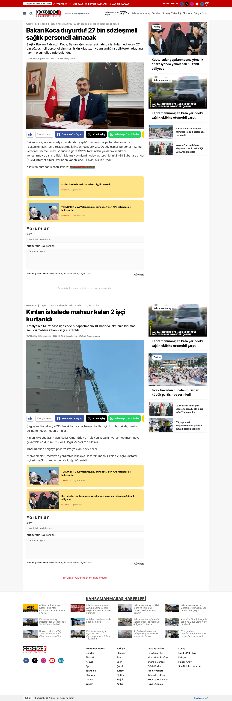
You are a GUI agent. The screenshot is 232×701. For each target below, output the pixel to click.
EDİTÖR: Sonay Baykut (66, 58)
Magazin (121, 652)
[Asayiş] (178, 38)
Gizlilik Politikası (187, 652)
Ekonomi (90, 675)
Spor (88, 666)
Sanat (120, 657)
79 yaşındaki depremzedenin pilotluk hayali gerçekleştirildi (189, 425)
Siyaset (90, 657)
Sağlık (43, 23)
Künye (166, 4)
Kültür (120, 683)
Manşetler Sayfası (158, 657)
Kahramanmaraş (95, 648)
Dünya (89, 679)
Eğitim (120, 675)
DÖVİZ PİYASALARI (97, 4)
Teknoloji (91, 670)
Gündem (90, 652)
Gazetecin (31, 23)
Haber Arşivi (185, 661)
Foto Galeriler (156, 652)
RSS (29, 697)
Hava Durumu (155, 683)
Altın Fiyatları (155, 670)
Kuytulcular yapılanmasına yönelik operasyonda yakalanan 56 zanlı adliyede (177, 64)
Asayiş (89, 661)
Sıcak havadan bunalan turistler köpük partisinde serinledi (190, 132)
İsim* (30, 233)
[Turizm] (178, 369)
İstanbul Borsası (156, 661)
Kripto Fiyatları (156, 675)
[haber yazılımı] (201, 698)
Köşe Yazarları (156, 648)
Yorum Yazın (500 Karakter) (41, 245)
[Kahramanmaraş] (178, 92)
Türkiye (121, 648)
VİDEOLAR (78, 4)
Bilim (119, 661)
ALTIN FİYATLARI (121, 4)
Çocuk (120, 666)
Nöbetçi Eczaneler (158, 679)
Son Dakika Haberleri (190, 666)
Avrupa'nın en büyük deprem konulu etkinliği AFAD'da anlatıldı (189, 148)
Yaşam (43, 305)
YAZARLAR (62, 4)
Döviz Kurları (155, 666)
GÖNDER (139, 274)
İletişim (174, 4)
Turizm (120, 670)
